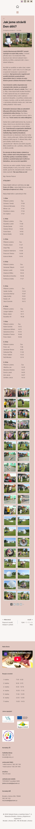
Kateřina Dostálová (10, 30)
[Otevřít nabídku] (17, 12)
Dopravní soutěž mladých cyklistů (7, 622)
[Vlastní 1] (22, 1)
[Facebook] (28, 1)
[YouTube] (31, 1)
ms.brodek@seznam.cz (9, 800)
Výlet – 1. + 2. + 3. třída (27, 622)
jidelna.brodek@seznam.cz (11, 783)
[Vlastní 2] (25, 1)
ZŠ (3, 18)
